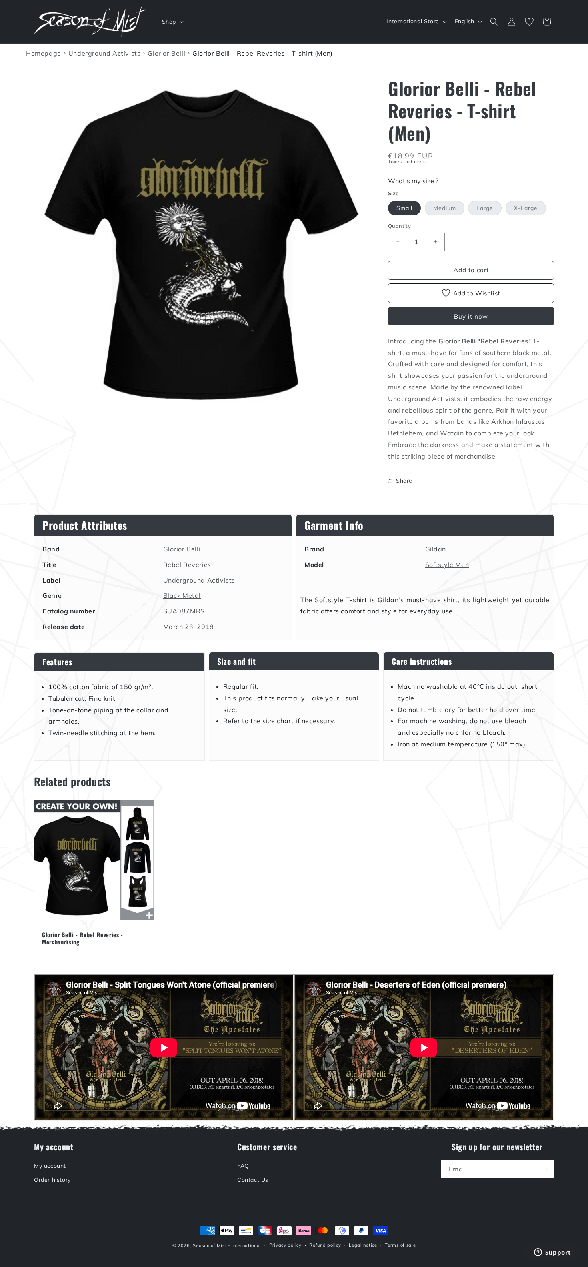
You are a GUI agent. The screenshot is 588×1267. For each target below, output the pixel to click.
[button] (172, 21)
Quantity (399, 226)
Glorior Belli (182, 549)
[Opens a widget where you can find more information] (552, 1253)
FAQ (243, 1165)
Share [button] (404, 480)
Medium (448, 209)
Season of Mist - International (227, 1245)
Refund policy (325, 1245)
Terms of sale (400, 1245)
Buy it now (471, 316)
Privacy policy (285, 1245)
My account (50, 1165)
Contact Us (252, 1180)
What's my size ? (413, 181)
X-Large (530, 209)
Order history (52, 1180)
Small (404, 208)
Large (489, 209)
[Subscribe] (545, 1169)
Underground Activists (199, 580)
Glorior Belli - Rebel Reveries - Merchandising (82, 938)
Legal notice (363, 1245)
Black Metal (182, 595)
